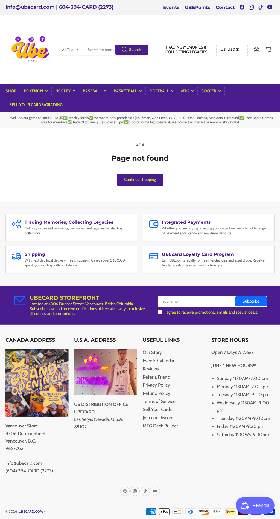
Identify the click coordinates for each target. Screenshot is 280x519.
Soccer (208, 91)
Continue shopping (140, 179)
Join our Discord (158, 417)
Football (159, 91)
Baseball (92, 91)
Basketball (125, 91)
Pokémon (33, 91)
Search (135, 49)
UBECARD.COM (31, 511)
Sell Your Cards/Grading (36, 104)
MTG (185, 91)
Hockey (63, 91)
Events (171, 7)
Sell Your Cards (157, 409)
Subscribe (251, 301)
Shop (10, 91)
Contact (225, 7)
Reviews (151, 368)
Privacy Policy (156, 385)
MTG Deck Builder (160, 426)
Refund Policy (156, 393)
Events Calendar (158, 360)
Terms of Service (159, 401)
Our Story (152, 352)
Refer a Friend (156, 377)
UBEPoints (197, 7)
